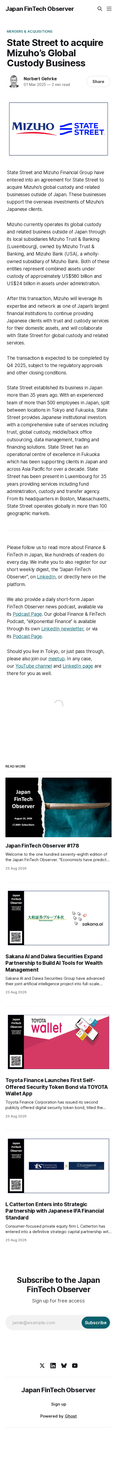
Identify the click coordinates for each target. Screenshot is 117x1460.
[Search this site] (100, 8)
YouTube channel (34, 666)
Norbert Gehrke (40, 78)
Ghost (71, 1416)
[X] (42, 1365)
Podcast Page (27, 614)
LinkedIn (46, 577)
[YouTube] (75, 1365)
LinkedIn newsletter (62, 629)
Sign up (58, 1404)
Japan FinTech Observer (39, 9)
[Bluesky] (64, 1365)
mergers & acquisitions (30, 31)
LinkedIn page (78, 666)
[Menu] (109, 8)
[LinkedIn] (53, 1365)
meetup (56, 658)
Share (98, 81)
